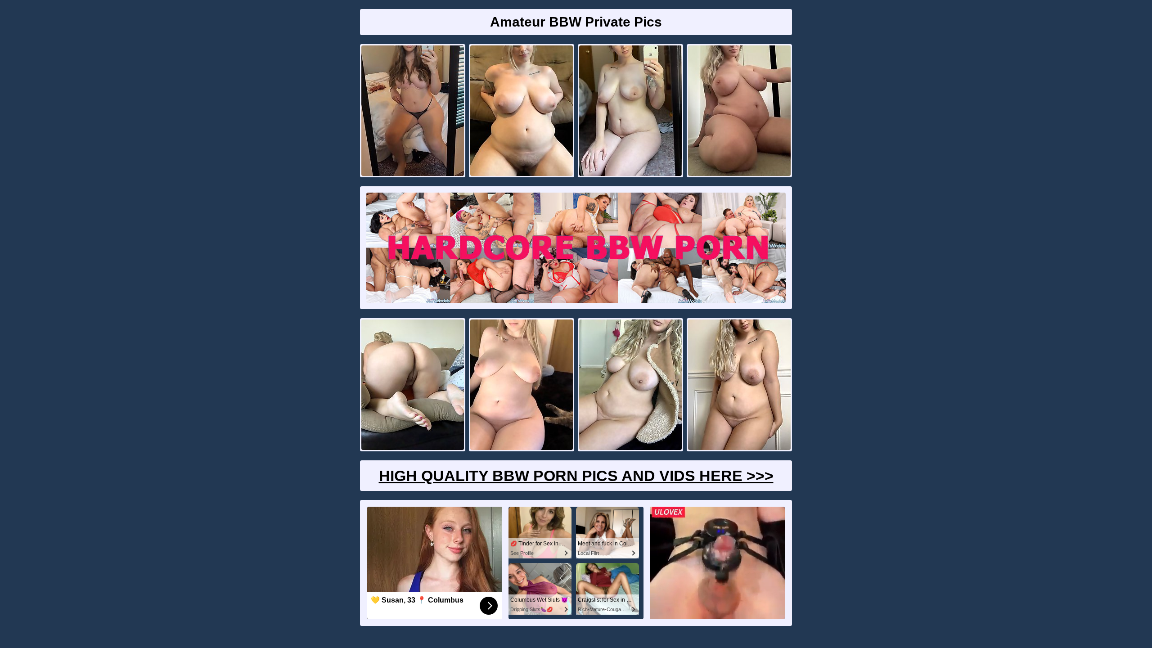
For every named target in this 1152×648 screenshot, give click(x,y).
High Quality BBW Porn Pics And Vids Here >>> (576, 475)
